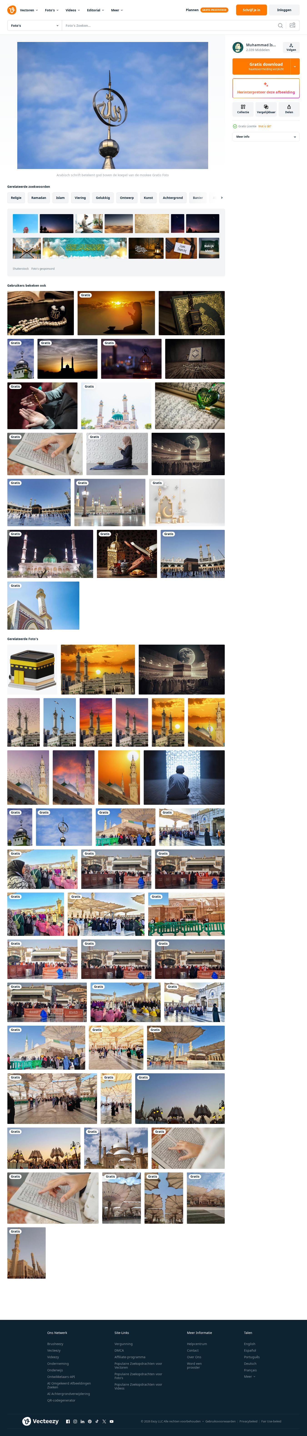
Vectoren (27, 10)
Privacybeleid (248, 1421)
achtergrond (173, 198)
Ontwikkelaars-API (61, 1377)
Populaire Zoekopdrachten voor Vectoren (138, 1365)
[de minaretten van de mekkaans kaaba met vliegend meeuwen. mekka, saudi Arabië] (59, 722)
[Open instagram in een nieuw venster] (75, 1421)
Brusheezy (55, 1344)
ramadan (38, 198)
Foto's (50, 10)
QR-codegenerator (61, 1400)
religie (16, 198)
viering (80, 198)
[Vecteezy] (11, 10)
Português (252, 1357)
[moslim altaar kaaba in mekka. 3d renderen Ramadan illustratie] (32, 670)
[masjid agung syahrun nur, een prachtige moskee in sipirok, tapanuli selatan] (116, 405)
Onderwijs (55, 1370)
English (249, 1344)
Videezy (53, 1357)
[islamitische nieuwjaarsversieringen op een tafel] (127, 554)
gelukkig (103, 198)
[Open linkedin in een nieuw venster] (82, 1421)
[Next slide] (218, 197)
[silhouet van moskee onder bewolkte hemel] (67, 359)
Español (250, 1350)
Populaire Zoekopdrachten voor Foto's (138, 1376)
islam (60, 198)
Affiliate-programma (130, 1357)
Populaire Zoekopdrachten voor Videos (138, 1386)
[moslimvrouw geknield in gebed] (117, 454)
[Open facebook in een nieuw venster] (68, 1421)
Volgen (291, 50)
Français (250, 1370)
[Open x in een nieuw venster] (104, 1421)
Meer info (242, 137)
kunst (148, 198)
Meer (115, 10)
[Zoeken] (280, 25)
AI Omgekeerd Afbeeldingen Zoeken (69, 1385)
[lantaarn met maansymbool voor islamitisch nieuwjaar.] (131, 359)
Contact (193, 1350)
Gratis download (266, 66)
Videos (71, 10)
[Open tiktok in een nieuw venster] (97, 1421)
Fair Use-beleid (271, 1421)
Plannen (192, 10)
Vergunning (124, 1344)
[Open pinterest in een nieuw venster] (90, 1421)
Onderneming (58, 1363)
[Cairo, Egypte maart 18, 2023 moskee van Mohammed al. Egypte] (116, 1148)
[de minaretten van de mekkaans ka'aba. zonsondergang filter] (96, 722)
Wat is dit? (264, 126)
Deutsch (250, 1363)
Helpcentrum (197, 1344)
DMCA (119, 1350)
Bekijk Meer (209, 248)
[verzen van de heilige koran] (45, 454)
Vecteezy (53, 1350)
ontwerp (127, 198)
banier (198, 198)
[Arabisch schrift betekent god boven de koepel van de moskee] (20, 359)
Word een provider (194, 1365)
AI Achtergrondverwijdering (68, 1394)
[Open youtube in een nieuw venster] (111, 1421)
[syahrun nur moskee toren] (43, 606)
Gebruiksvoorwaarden (220, 1421)
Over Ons (194, 1357)
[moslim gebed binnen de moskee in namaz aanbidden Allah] (42, 405)
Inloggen (284, 10)
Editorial (93, 10)
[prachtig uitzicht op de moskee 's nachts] (50, 554)
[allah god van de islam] (40, 313)
